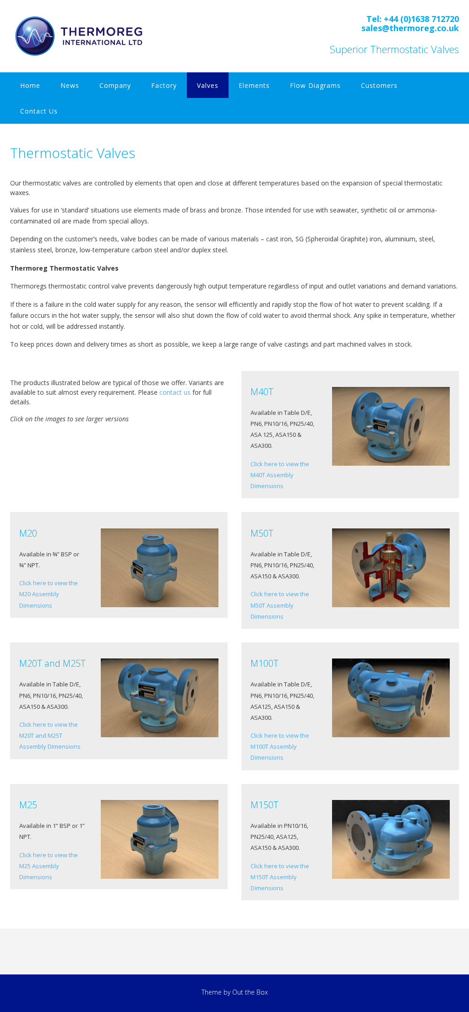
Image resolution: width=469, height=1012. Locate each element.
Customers (379, 85)
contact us (175, 392)
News (69, 85)
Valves (207, 85)
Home (30, 85)
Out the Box (250, 992)
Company (115, 85)
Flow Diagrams (315, 85)
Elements (254, 85)
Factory (164, 85)
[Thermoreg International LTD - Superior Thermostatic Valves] (81, 35)
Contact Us (39, 111)
